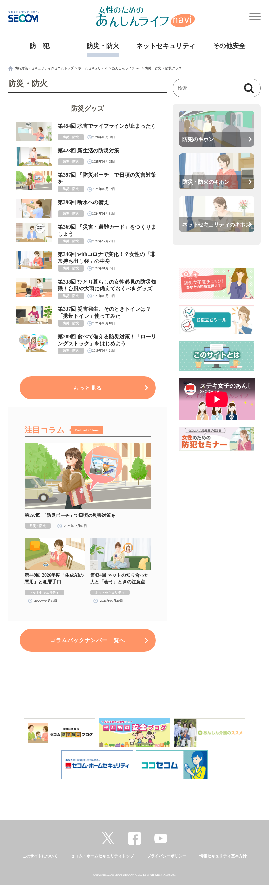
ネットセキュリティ (166, 45)
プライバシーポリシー (166, 856)
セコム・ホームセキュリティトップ (102, 856)
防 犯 (39, 45)
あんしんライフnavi (126, 68)
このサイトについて (40, 856)
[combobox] (210, 88)
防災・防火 (103, 45)
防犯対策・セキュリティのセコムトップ (44, 68)
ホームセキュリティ (93, 68)
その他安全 (229, 45)
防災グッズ (173, 68)
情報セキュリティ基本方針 (223, 856)
